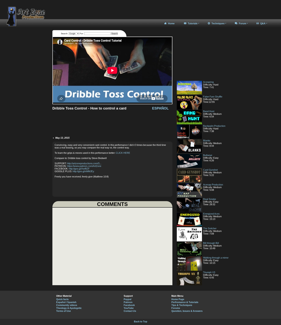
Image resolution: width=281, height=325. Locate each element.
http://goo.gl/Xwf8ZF (79, 168)
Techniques (218, 23)
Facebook (129, 305)
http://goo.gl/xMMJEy (83, 171)
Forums (175, 308)
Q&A (262, 23)
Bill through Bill (211, 243)
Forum (242, 23)
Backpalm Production (214, 126)
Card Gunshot (210, 170)
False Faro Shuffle (212, 96)
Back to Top (140, 321)
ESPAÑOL (160, 108)
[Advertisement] (201, 57)
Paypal (127, 299)
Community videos (66, 305)
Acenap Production (213, 184)
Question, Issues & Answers (187, 311)
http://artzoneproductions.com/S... (84, 163)
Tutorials (192, 23)
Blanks (206, 140)
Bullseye (207, 155)
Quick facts (62, 299)
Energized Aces (211, 214)
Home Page (177, 299)
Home (171, 23)
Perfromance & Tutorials (184, 302)
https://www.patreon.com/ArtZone (84, 166)
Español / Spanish (66, 302)
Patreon (128, 302)
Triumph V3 (209, 272)
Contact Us (130, 311)
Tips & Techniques (181, 305)
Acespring (208, 82)
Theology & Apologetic (69, 308)
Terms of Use (63, 311)
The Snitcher (209, 228)
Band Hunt (208, 111)
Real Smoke (209, 199)
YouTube (129, 308)
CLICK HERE (123, 153)
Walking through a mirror (215, 257)
